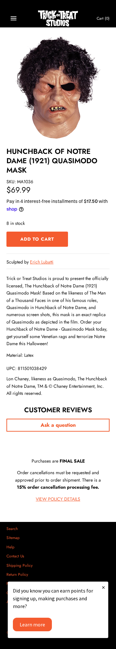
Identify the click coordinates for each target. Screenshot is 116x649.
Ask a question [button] (58, 425)
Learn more (32, 624)
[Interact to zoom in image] (58, 87)
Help (10, 547)
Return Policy (17, 574)
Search (12, 528)
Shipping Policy (19, 565)
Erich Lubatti (41, 262)
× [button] (103, 587)
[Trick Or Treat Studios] (58, 18)
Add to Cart (37, 239)
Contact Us (15, 556)
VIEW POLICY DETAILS (58, 499)
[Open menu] (13, 18)
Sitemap (13, 537)
